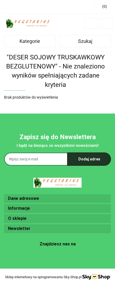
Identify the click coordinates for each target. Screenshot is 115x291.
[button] (102, 6)
